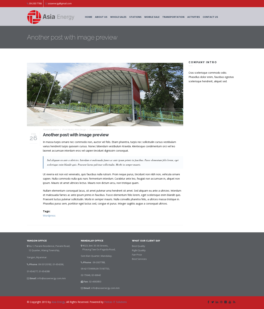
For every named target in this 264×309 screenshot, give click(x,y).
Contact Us (210, 16)
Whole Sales (118, 16)
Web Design (80, 129)
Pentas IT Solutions (115, 302)
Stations (135, 16)
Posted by (51, 129)
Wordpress (49, 215)
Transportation (173, 16)
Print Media (67, 129)
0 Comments (95, 129)
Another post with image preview (76, 134)
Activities (193, 16)
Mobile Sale (151, 16)
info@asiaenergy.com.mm (51, 278)
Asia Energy (58, 302)
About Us (101, 16)
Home (88, 16)
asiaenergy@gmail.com (60, 3)
